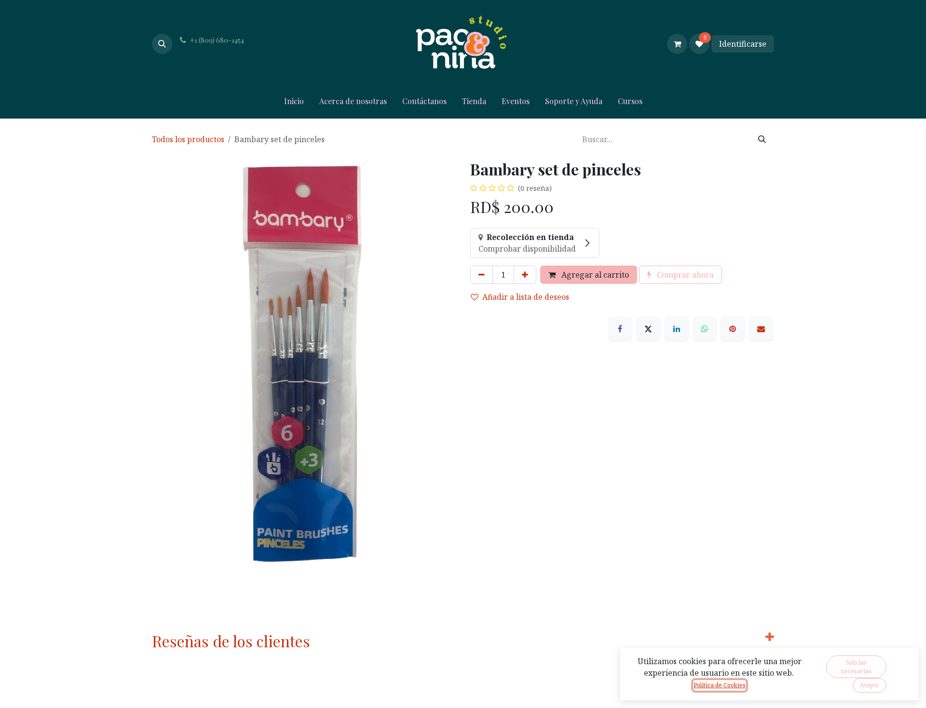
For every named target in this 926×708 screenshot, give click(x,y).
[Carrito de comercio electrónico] (677, 44)
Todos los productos (188, 139)
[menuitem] (294, 103)
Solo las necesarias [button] (856, 666)
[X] (648, 328)
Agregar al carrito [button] (594, 274)
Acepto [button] (869, 685)
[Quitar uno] (481, 275)
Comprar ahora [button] (684, 274)
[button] (162, 44)
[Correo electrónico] (761, 328)
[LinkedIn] (676, 328)
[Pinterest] (732, 328)
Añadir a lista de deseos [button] (525, 297)
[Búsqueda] (762, 139)
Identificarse (742, 44)
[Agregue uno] (525, 275)
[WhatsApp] (704, 328)
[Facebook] (620, 328)
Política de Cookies (720, 685)
